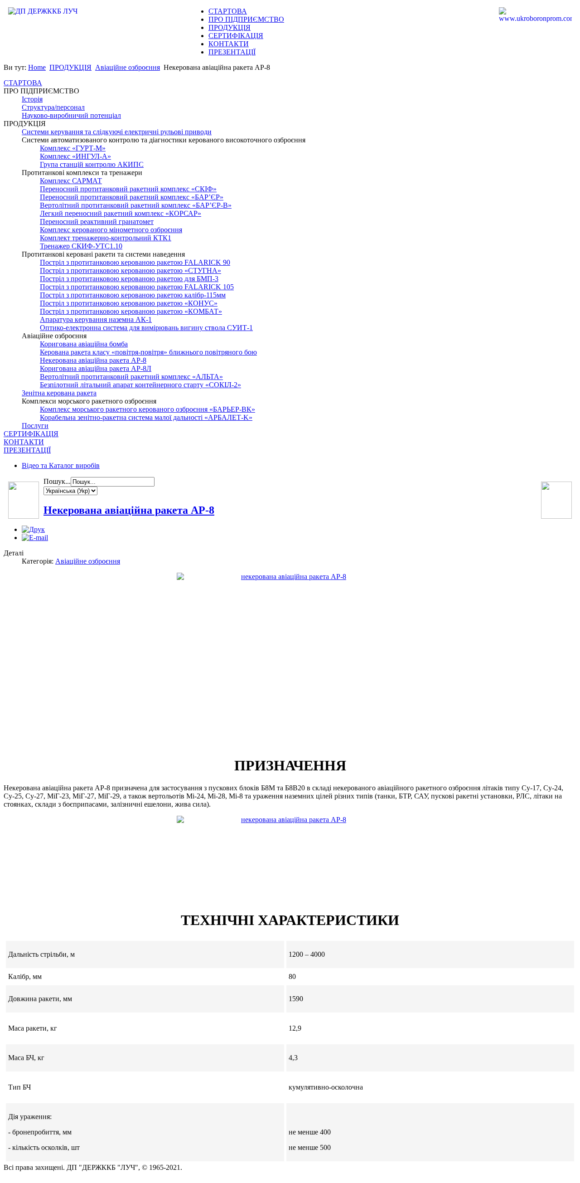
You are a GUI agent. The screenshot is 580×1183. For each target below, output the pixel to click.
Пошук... (57, 481)
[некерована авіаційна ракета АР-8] (290, 851)
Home (37, 67)
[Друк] (33, 529)
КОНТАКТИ (228, 44)
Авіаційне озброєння (127, 67)
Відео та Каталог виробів (61, 465)
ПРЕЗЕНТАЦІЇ (232, 52)
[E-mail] (35, 537)
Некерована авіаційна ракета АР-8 (129, 510)
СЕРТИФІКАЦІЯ (235, 35)
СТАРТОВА (227, 11)
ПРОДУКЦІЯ (229, 27)
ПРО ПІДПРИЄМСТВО (246, 19)
